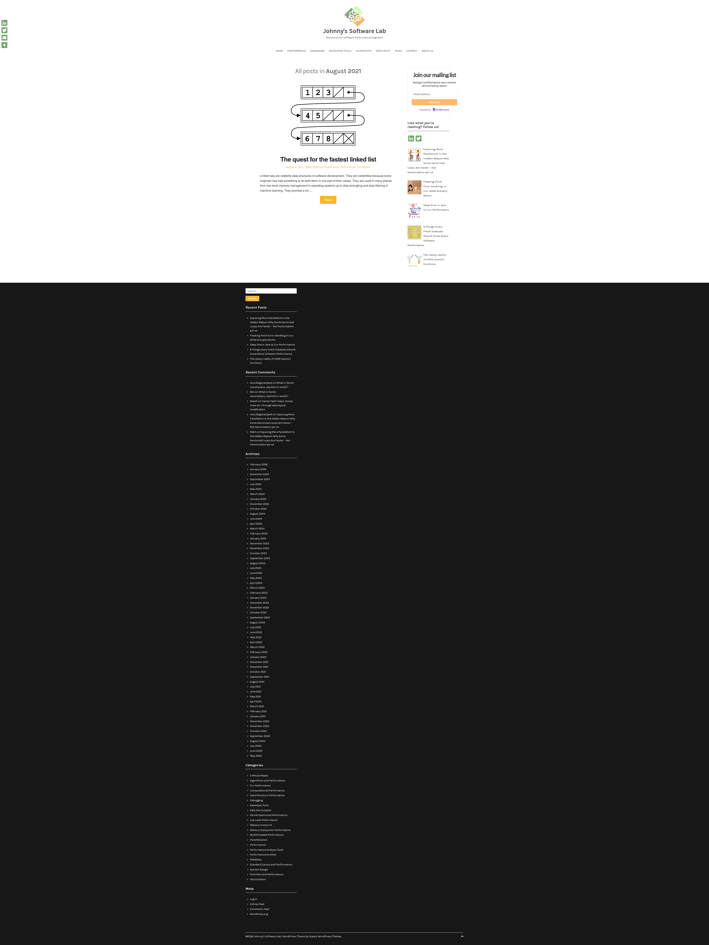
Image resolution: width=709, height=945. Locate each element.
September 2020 (260, 736)
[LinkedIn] (4, 23)
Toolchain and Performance (266, 874)
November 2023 (259, 548)
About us (427, 50)
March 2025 (257, 494)
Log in (253, 899)
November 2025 (259, 474)
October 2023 (258, 553)
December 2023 (259, 543)
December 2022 (259, 602)
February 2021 (258, 711)
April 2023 (256, 583)
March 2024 (257, 528)
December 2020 (259, 721)
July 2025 (255, 484)
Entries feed (257, 904)
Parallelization (258, 839)
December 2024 (259, 504)
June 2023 (256, 573)
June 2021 (255, 691)
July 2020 (255, 745)
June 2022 (256, 632)
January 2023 (258, 597)
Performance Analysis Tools (266, 849)
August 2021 (257, 681)
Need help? (383, 50)
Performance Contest (263, 854)
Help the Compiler (260, 810)
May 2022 (256, 637)
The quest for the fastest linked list (328, 159)
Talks (398, 50)
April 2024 (256, 523)
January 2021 (258, 716)
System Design (259, 869)
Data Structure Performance (322, 167)
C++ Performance (260, 785)
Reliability (256, 859)
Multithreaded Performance (266, 834)
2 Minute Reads (259, 775)
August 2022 (257, 622)
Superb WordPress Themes (325, 936)
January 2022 (258, 657)
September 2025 (260, 479)
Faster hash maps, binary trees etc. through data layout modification (271, 405)
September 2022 (260, 617)
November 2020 (259, 726)
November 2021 (259, 666)
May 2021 (255, 696)
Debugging (317, 50)
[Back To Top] (462, 936)
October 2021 (258, 671)
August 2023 (257, 563)
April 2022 (256, 642)
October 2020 (258, 731)
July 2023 (255, 568)
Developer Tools (340, 50)
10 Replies (364, 167)
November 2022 (259, 607)
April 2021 (255, 701)
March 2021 (257, 706)
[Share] (4, 45)
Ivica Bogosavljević (261, 382)
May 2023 (256, 578)
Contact (411, 50)
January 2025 (258, 499)
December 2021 (259, 662)
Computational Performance (267, 790)
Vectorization (258, 879)
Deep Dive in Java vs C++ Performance (272, 344)
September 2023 (260, 558)
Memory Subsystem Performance (270, 830)
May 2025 (256, 489)
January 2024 (258, 538)
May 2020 (256, 755)
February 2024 (259, 533)
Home (279, 50)
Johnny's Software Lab (354, 31)
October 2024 (258, 508)
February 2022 (259, 652)
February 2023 (259, 592)
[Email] (4, 37)
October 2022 (258, 612)
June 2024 (256, 518)
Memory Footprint (261, 825)
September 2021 (259, 676)
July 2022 (255, 627)
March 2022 (257, 647)
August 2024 (257, 513)
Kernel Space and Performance (268, 815)
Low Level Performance (264, 820)
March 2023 (257, 587)
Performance (296, 50)
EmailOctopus (442, 110)
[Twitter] (4, 30)
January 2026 (258, 469)
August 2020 (257, 741)
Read (328, 200)
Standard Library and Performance (271, 864)
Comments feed (259, 909)
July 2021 (255, 686)
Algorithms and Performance (267, 780)
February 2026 (259, 464)
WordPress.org (259, 914)
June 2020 (256, 750)
